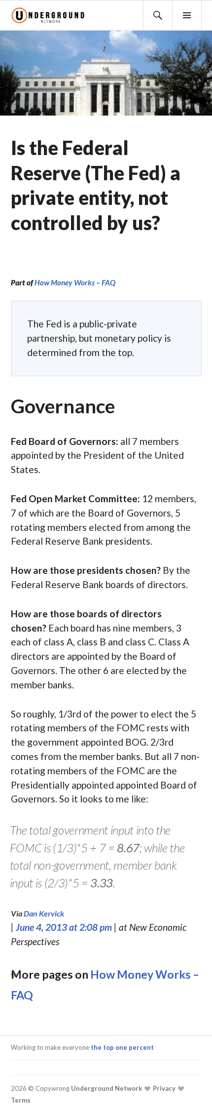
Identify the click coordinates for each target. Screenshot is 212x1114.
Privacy (163, 1088)
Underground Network (106, 1088)
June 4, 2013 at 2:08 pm (64, 927)
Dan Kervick (44, 913)
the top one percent (122, 1047)
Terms (21, 1100)
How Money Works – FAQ (75, 282)
